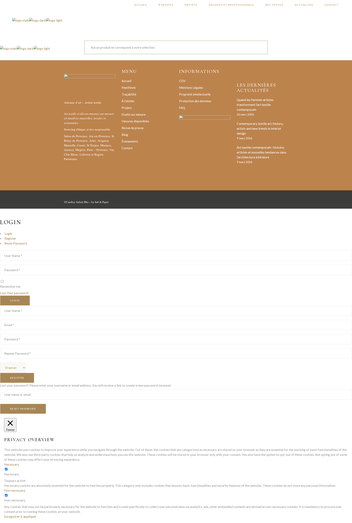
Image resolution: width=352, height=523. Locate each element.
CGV (182, 81)
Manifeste (129, 87)
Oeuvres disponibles (135, 121)
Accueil (126, 81)
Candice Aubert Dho (77, 202)
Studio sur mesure (134, 114)
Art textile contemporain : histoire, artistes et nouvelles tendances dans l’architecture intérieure (261, 152)
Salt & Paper (101, 202)
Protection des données (195, 101)
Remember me (10, 286)
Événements (130, 141)
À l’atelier (128, 101)
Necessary (11, 474)
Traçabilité (129, 94)
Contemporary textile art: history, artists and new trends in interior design (260, 128)
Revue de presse (133, 128)
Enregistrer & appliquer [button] (20, 516)
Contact (127, 148)
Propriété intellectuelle (195, 94)
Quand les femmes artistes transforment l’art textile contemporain (255, 104)
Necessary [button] (11, 464)
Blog (125, 134)
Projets (127, 108)
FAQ (182, 108)
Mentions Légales (191, 87)
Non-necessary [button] (14, 490)
